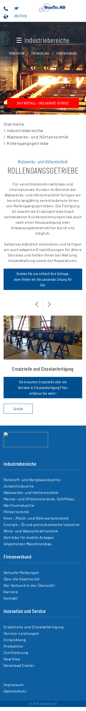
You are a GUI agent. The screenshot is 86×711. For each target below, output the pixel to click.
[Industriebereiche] (54, 8)
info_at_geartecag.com (23, 9)
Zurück (18, 408)
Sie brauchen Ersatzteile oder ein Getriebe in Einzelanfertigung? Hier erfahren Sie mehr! (43, 387)
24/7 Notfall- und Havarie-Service (43, 103)
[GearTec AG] (26, 445)
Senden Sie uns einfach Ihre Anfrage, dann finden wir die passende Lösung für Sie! (43, 279)
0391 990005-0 (13, 9)
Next (46, 301)
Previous (39, 301)
